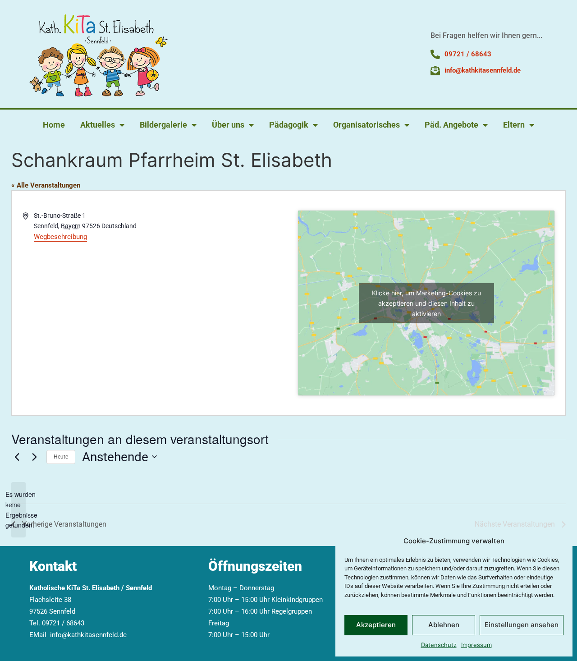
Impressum (476, 644)
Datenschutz (439, 644)
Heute (61, 457)
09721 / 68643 (63, 623)
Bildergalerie (163, 124)
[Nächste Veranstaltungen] (34, 456)
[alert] (18, 509)
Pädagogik (288, 124)
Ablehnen (443, 624)
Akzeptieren (376, 624)
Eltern (514, 124)
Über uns (228, 124)
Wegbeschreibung (60, 237)
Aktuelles (97, 124)
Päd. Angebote (451, 124)
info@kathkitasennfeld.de (88, 635)
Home (54, 124)
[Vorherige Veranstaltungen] (16, 456)
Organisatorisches (366, 124)
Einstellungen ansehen (522, 624)
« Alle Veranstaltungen (45, 185)
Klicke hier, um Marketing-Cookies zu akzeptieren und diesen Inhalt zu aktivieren (426, 303)
